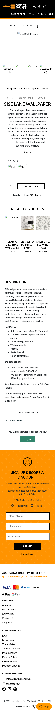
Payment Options (11, 665)
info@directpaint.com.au (17, 397)
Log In (27, 439)
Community (8, 613)
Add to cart (31, 186)
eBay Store (7, 622)
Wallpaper (12, 88)
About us (6, 605)
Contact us (36, 194)
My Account (8, 639)
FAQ (4, 635)
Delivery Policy (9, 661)
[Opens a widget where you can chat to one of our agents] (44, 707)
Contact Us (8, 618)
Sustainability (9, 609)
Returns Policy (9, 657)
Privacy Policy (27, 553)
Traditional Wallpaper (28, 88)
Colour (13, 161)
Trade (32, 14)
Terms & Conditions (12, 648)
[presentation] (22, 264)
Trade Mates (8, 644)
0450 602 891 (18, 14)
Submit (27, 546)
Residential (46, 14)
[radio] (12, 168)
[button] (6, 69)
